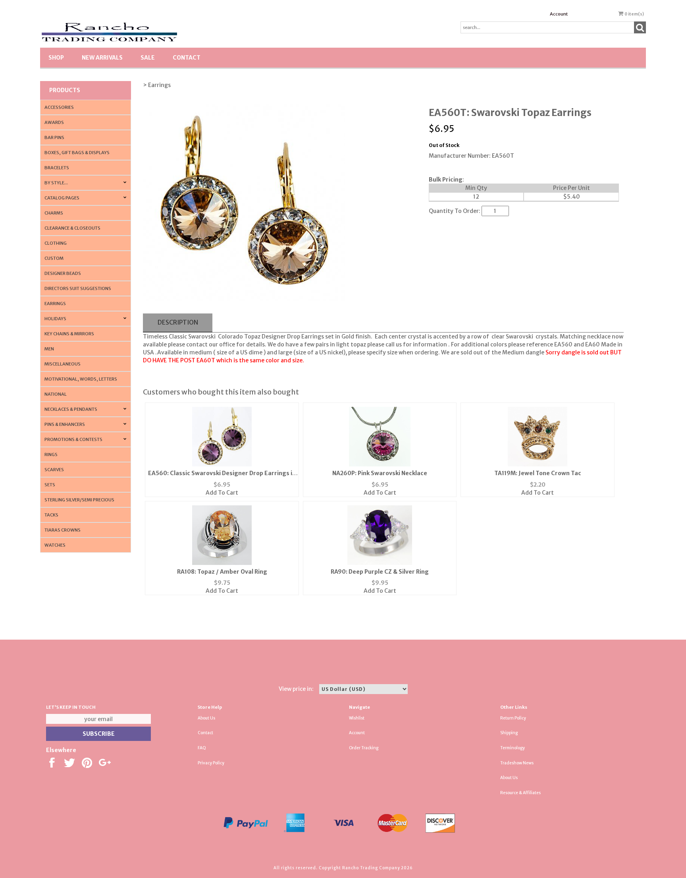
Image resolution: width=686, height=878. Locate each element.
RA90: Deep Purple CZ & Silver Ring (380, 571)
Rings (51, 454)
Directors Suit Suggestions (77, 288)
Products (64, 90)
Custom (54, 258)
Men (49, 349)
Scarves (54, 469)
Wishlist (356, 718)
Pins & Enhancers (64, 424)
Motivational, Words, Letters (80, 379)
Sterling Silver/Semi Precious (79, 500)
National (55, 394)
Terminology (512, 747)
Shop (56, 57)
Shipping (509, 732)
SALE (148, 57)
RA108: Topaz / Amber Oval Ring (222, 571)
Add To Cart (222, 492)
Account (559, 14)
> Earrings (157, 85)
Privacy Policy (211, 763)
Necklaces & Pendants (70, 409)
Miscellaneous (62, 364)
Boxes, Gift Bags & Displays (77, 152)
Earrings (55, 303)
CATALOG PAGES (61, 198)
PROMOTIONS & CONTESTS (73, 439)
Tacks (51, 515)
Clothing (55, 243)
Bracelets (56, 167)
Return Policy (513, 718)
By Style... (56, 183)
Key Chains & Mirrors (69, 334)
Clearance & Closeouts (72, 228)
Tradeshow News (517, 763)
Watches (55, 545)
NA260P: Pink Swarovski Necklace (379, 473)
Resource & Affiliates (520, 792)
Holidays (55, 318)
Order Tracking (363, 747)
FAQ (202, 747)
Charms (53, 213)
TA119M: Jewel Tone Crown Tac (537, 473)
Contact (186, 57)
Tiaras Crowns (62, 530)
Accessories (59, 107)
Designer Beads (62, 273)
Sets (49, 484)
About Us (206, 718)
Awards (54, 122)
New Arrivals (102, 57)
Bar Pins (54, 137)
